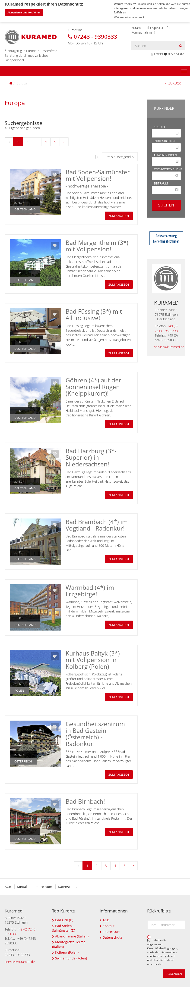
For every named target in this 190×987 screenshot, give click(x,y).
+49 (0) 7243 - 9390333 (166, 328)
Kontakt (23, 886)
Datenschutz (67, 886)
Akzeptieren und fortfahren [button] (24, 12)
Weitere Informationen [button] (128, 17)
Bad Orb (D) (64, 920)
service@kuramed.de (169, 347)
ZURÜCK (174, 83)
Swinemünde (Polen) (71, 958)
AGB (8, 886)
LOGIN (158, 54)
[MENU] (184, 71)
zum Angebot (118, 216)
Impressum (43, 886)
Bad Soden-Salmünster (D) (63, 928)
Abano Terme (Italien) (72, 936)
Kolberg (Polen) (67, 952)
